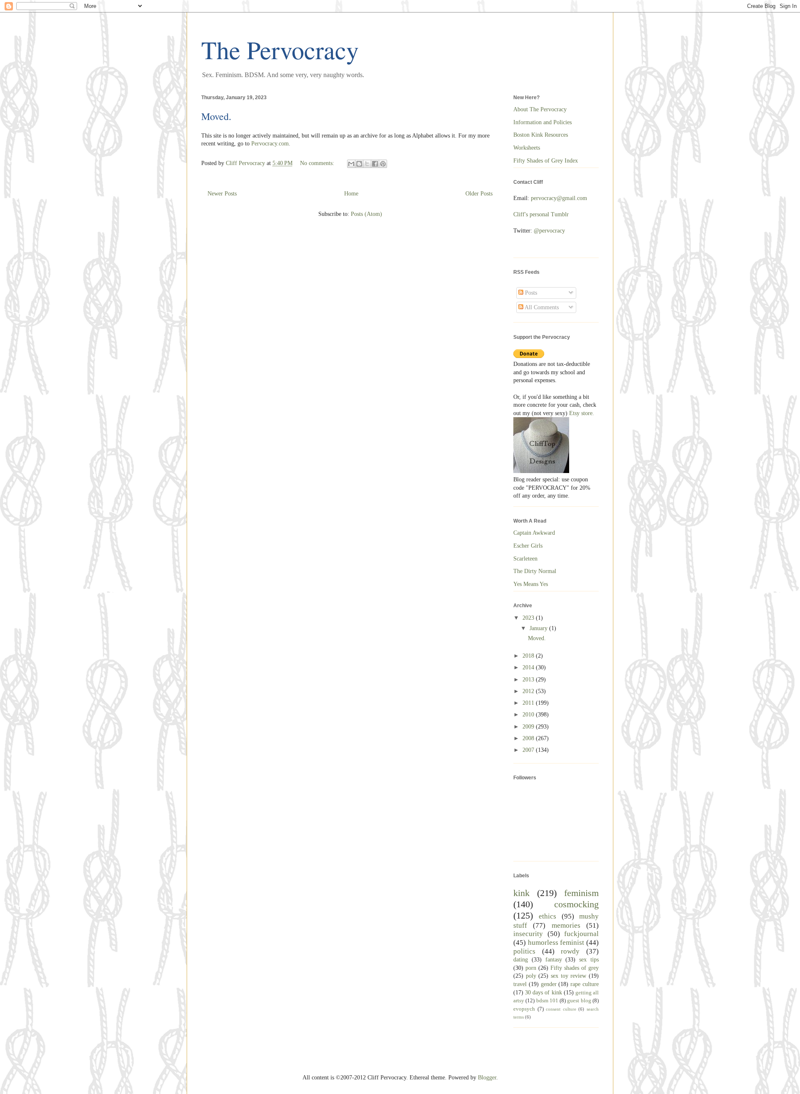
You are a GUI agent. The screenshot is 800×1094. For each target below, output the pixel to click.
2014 (529, 667)
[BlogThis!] (359, 164)
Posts (530, 293)
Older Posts (478, 193)
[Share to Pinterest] (383, 164)
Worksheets (526, 148)
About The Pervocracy (540, 109)
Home (351, 193)
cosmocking (576, 904)
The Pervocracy (280, 49)
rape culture (584, 984)
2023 (529, 618)
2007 (529, 750)
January (539, 628)
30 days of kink (543, 992)
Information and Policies (542, 122)
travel (520, 984)
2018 (529, 656)
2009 (529, 726)
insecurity (528, 934)
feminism (581, 893)
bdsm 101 (547, 1001)
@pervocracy (549, 231)
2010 (529, 714)
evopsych (524, 1009)
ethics (547, 916)
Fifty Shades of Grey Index (545, 161)
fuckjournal (581, 934)
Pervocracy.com (270, 143)
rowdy (570, 951)
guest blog (579, 1001)
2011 (529, 703)
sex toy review (568, 976)
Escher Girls (527, 546)
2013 (529, 679)
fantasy (553, 959)
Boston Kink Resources (540, 135)
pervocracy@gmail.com (559, 198)
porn (530, 968)
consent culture (561, 1008)
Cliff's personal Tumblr (541, 214)
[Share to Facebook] (375, 164)
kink (521, 893)
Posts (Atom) (366, 214)
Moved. (216, 116)
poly (531, 976)
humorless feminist (556, 942)
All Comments (541, 307)
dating (520, 959)
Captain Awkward (534, 533)
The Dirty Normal (534, 571)
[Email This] (351, 164)
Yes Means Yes (530, 584)
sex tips (589, 959)
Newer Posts (222, 193)
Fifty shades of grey (574, 968)
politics (524, 951)
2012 (529, 691)
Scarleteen (525, 559)
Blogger (487, 1077)
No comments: (318, 163)
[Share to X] (367, 164)
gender (549, 984)
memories (566, 925)
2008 (529, 738)
